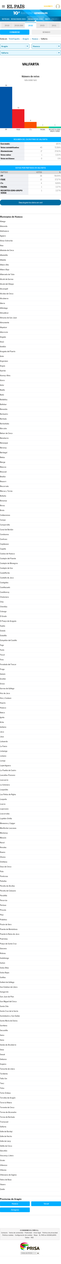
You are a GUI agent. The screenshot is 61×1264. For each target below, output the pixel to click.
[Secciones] (3, 6)
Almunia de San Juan (8, 318)
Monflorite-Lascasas (8, 828)
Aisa (1, 245)
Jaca (2, 732)
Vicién (2, 1160)
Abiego (3, 221)
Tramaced (4, 1122)
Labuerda (4, 741)
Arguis (2, 366)
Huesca (3, 708)
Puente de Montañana (8, 929)
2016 (30, 25)
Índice (27, 1238)
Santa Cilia (4, 1006)
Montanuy (4, 833)
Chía (2, 602)
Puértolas (4, 939)
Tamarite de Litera (7, 1069)
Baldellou (3, 400)
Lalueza (3, 756)
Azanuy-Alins (5, 375)
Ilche (2, 722)
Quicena (3, 948)
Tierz (2, 1083)
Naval (2, 843)
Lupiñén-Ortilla (6, 818)
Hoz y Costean (5, 698)
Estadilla (3, 635)
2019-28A (18, 25)
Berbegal (3, 452)
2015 (42, 25)
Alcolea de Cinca (6, 294)
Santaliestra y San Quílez (10, 1016)
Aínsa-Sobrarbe (6, 241)
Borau (2, 505)
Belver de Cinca (6, 433)
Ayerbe (3, 371)
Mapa (47, 19)
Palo (2, 871)
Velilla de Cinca (6, 1146)
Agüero (3, 236)
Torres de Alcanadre (8, 1112)
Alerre (2, 303)
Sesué (2, 1054)
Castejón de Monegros (9, 563)
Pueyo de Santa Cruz (8, 944)
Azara (2, 380)
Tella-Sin (3, 1078)
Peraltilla (3, 896)
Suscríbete (48, 6)
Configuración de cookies (23, 1235)
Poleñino (3, 920)
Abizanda (3, 226)
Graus (2, 684)
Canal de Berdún (6, 530)
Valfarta (3, 1127)
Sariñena (3, 1026)
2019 (7, 25)
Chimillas (3, 607)
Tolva (2, 1088)
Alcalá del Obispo (7, 284)
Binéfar (3, 477)
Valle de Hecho (6, 1136)
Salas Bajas (4, 973)
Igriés (2, 717)
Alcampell (4, 289)
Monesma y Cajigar (7, 823)
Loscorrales (5, 814)
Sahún (2, 963)
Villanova (3, 1165)
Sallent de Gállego (7, 982)
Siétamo (3, 1059)
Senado (46, 32)
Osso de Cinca (5, 867)
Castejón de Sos (6, 568)
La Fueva (3, 746)
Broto (2, 510)
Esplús (2, 626)
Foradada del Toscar (8, 664)
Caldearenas (5, 515)
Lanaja (2, 761)
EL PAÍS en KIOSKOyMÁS (47, 1235)
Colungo (3, 611)
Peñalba (3, 881)
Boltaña (3, 496)
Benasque (4, 443)
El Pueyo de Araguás (8, 621)
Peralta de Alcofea (7, 886)
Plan (2, 915)
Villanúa (3, 1170)
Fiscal (2, 655)
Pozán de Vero (5, 924)
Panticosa (4, 876)
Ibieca (2, 713)
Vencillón (3, 1151)
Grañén (3, 679)
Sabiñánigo (4, 958)
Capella (3, 549)
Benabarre (4, 438)
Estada (2, 631)
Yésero (3, 1184)
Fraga (2, 669)
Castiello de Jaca (7, 578)
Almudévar (4, 313)
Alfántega (4, 308)
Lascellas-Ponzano (7, 775)
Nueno (2, 852)
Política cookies (7, 1235)
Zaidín (2, 1189)
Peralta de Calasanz (8, 891)
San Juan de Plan (7, 997)
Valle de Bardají (6, 1131)
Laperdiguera (5, 765)
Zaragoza (15, 1210)
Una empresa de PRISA (30, 1246)
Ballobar (3, 404)
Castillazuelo (5, 587)
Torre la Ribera (6, 1103)
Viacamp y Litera (6, 1156)
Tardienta (4, 1074)
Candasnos (4, 534)
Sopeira (3, 1064)
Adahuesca (4, 231)
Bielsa (2, 457)
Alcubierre (4, 298)
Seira (2, 1035)
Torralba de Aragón (7, 1098)
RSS (32, 1238)
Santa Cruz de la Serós (9, 1011)
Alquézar (3, 327)
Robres (3, 953)
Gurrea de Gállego (7, 688)
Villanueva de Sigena (8, 1175)
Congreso (15, 32)
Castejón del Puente (8, 558)
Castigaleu (4, 583)
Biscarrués (4, 486)
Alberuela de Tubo (7, 274)
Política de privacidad (50, 1233)
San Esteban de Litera (8, 987)
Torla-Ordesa (5, 1093)
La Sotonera (5, 785)
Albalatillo (4, 255)
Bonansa (3, 501)
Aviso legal (37, 1233)
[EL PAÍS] (16, 6)
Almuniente (4, 322)
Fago (2, 645)
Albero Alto (4, 265)
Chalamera (4, 597)
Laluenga (3, 751)
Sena (2, 1040)
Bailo (2, 395)
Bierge (2, 462)
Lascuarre (4, 780)
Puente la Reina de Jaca (9, 934)
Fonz (2, 660)
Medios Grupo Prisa (30, 1253)
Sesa (2, 1050)
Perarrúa (3, 900)
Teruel (46, 1204)
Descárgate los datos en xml (30, 202)
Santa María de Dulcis (8, 1021)
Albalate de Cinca (7, 250)
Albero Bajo (4, 270)
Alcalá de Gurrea (6, 279)
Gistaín (2, 674)
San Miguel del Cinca (8, 1001)
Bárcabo (3, 428)
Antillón (3, 347)
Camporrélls (5, 525)
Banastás (3, 409)
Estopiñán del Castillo (8, 640)
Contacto (4, 1233)
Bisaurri (3, 481)
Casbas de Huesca (7, 554)
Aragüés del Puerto (7, 351)
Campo (3, 520)
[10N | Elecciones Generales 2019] (30, 13)
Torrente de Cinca (7, 1107)
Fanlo (2, 650)
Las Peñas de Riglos (8, 794)
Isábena (3, 727)
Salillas (3, 977)
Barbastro (4, 414)
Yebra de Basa (5, 1180)
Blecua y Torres (6, 491)
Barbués (3, 419)
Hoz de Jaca (5, 693)
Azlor (2, 385)
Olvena (3, 857)
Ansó (2, 342)
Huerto (3, 703)
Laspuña (3, 799)
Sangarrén (4, 992)
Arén (2, 356)
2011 (54, 25)
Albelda (3, 260)
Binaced (3, 472)
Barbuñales (4, 424)
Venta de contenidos (16, 1233)
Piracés (3, 910)
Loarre (2, 804)
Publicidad (28, 1233)
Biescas (3, 467)
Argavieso (4, 361)
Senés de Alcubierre (8, 1045)
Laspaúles (4, 790)
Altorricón (4, 332)
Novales (3, 847)
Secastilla (4, 1030)
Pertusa (3, 905)
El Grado (3, 616)
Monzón (3, 838)
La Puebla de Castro (8, 770)
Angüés (3, 337)
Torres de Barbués (7, 1117)
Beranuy (3, 448)
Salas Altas (4, 968)
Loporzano (4, 809)
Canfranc (3, 539)
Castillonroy (4, 592)
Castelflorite (5, 573)
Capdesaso (4, 544)
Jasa (2, 737)
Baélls (2, 390)
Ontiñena (3, 862)
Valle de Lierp (5, 1141)
